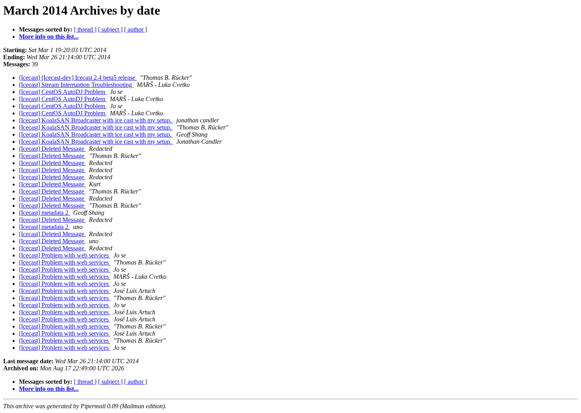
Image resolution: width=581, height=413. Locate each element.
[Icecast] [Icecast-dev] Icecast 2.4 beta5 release (78, 77)
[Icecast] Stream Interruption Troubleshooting (76, 84)
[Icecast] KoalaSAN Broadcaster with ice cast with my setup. (96, 120)
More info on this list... (49, 36)
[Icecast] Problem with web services (64, 255)
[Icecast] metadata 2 (44, 212)
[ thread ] (85, 29)
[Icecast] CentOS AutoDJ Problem (63, 91)
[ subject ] (110, 29)
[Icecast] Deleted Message (52, 148)
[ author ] (135, 29)
